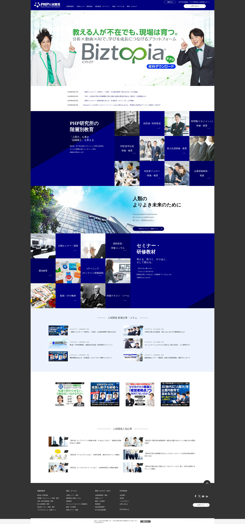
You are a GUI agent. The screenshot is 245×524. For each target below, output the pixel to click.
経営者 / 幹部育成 (42, 495)
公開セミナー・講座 (72, 495)
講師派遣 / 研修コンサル (73, 498)
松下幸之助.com (124, 509)
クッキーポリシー (98, 522)
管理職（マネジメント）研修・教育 (48, 498)
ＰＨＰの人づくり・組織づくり (46, 510)
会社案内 (122, 495)
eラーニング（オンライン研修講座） (77, 504)
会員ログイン (201, 505)
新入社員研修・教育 (43, 504)
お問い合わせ (195, 6)
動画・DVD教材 (71, 507)
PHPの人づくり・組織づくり (148, 229)
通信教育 (69, 501)
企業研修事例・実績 (101, 495)
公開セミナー (99, 498)
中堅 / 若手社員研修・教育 (45, 501)
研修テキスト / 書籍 (72, 510)
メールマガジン (124, 501)
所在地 (122, 498)
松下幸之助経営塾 (100, 510)
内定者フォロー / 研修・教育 (46, 507)
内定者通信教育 (100, 507)
